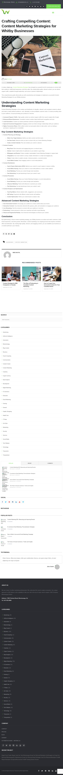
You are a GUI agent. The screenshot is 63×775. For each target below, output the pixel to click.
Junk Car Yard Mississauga (23, 755)
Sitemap (4, 737)
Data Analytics (6, 379)
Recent (30, 463)
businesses (9, 242)
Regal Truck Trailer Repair (8, 755)
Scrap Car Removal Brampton (38, 755)
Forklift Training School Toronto (30, 759)
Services (5, 435)
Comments (50, 463)
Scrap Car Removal (27, 757)
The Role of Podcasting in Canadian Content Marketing (30, 285)
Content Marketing (28, 82)
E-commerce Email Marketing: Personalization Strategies (22, 473)
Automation (5, 340)
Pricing (4, 731)
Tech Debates (6, 443)
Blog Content (6, 348)
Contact (4, 728)
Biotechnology (6, 344)
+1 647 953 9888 (36, 2)
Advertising (5, 332)
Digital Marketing (7, 387)
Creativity (5, 371)
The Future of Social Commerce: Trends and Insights (21, 485)
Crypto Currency (7, 375)
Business (5, 352)
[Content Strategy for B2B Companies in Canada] (11, 274)
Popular (11, 463)
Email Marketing (7, 399)
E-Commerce (6, 391)
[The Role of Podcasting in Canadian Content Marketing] (31, 274)
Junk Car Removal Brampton (48, 757)
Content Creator (6, 364)
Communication (6, 360)
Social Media (6, 439)
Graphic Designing (7, 411)
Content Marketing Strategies (20, 87)
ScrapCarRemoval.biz (16, 759)
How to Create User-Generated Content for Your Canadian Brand (52, 285)
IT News (5, 419)
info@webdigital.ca (23, 2)
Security (5, 431)
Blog (3, 734)
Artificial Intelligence (8, 336)
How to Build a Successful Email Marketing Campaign (22, 479)
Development (6, 383)
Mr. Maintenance (17, 757)
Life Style (5, 423)
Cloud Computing (7, 356)
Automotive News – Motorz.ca (11, 740)
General (5, 407)
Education (5, 395)
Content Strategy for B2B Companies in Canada (10, 284)
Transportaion (6, 455)
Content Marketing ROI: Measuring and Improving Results (23, 467)
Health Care (6, 415)
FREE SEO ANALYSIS (54, 6)
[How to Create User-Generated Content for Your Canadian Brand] (52, 274)
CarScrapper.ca (50, 755)
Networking (5, 427)
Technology (5, 447)
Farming (5, 403)
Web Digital (9, 79)
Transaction (6, 451)
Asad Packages (37, 757)
